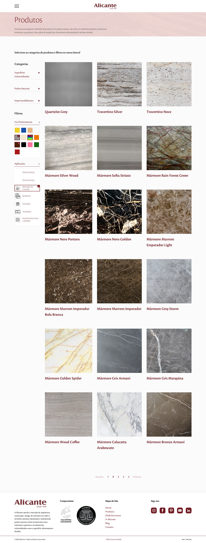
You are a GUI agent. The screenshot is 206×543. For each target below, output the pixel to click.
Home (108, 508)
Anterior (99, 477)
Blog (107, 523)
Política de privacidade (114, 539)
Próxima (137, 477)
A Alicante (110, 519)
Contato (109, 527)
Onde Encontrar (113, 515)
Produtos (109, 511)
